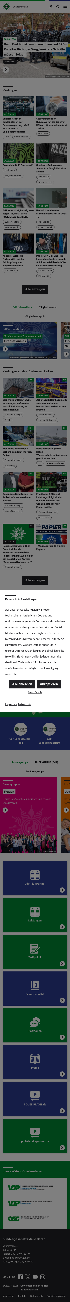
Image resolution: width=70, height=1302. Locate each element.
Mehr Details (35, 692)
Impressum (11, 704)
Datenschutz (24, 704)
